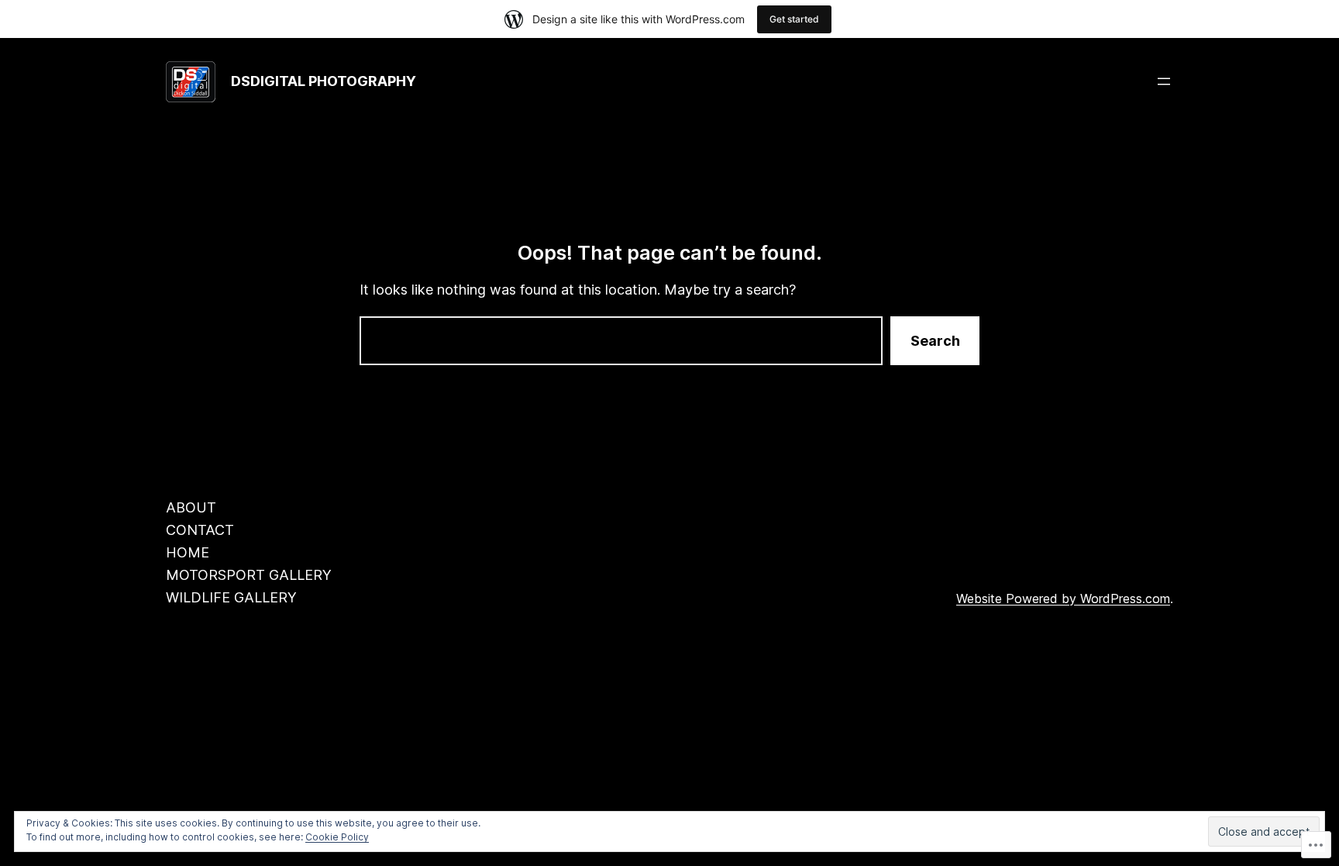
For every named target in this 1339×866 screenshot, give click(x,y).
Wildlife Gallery (231, 597)
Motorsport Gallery (249, 575)
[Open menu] (1164, 81)
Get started (794, 19)
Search (935, 341)
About (191, 507)
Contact (200, 530)
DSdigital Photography (323, 81)
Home (187, 552)
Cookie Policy (337, 837)
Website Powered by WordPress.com (1063, 598)
